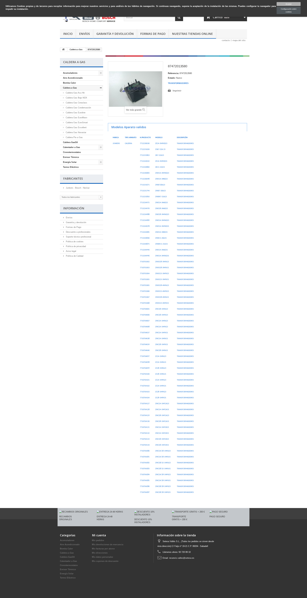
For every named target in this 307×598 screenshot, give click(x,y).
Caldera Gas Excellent (76, 127)
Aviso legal (70, 251)
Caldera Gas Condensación (78, 107)
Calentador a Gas (71, 147)
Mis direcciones (100, 553)
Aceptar (289, 4)
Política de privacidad (75, 246)
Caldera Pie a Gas (74, 137)
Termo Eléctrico (71, 167)
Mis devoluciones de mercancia (107, 544)
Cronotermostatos (72, 152)
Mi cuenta (99, 535)
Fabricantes (73, 178)
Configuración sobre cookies (288, 10)
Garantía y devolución (115, 34)
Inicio (68, 34)
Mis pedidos (98, 540)
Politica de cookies (74, 241)
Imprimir (177, 90)
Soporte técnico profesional (78, 237)
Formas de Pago (152, 34)
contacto (226, 40)
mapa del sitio (238, 40)
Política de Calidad (74, 256)
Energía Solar (70, 162)
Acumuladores (70, 73)
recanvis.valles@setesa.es (181, 558)
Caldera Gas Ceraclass (76, 102)
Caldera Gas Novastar (75, 132)
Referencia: (173, 73)
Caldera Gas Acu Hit (75, 93)
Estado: (171, 78)
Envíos (84, 34)
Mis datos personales (102, 557)
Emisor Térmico (71, 157)
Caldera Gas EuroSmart (76, 122)
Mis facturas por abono (103, 549)
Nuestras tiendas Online (192, 34)
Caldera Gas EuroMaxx (76, 117)
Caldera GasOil (70, 142)
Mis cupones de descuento (105, 561)
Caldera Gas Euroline (75, 112)
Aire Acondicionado (73, 78)
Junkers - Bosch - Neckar (77, 188)
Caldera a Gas (70, 88)
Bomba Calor (69, 83)
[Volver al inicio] (63, 50)
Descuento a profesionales (78, 232)
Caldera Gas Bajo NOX (76, 98)
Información (73, 208)
